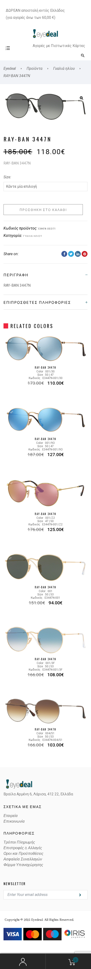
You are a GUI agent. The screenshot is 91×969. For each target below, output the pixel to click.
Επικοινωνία (14, 821)
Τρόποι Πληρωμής (19, 842)
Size (7, 177)
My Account (23, 961)
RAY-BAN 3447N (45, 367)
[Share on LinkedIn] (78, 254)
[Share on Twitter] (71, 254)
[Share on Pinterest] (85, 254)
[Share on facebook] (64, 254)
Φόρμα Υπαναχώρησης (23, 865)
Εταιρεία (11, 816)
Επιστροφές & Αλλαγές (23, 848)
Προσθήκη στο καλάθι (43, 209)
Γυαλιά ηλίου (32, 236)
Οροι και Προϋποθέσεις (23, 854)
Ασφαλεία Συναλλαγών (23, 859)
